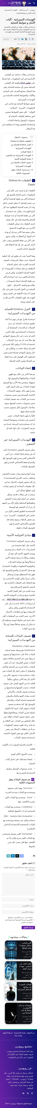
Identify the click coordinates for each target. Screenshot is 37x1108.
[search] (8, 3)
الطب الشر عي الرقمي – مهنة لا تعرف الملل (25, 966)
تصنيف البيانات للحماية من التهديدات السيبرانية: (21, 164)
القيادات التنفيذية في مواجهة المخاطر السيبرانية (24, 987)
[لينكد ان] (23, 1093)
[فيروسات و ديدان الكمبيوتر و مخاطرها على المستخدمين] (11, 1013)
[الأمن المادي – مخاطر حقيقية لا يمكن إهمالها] (11, 949)
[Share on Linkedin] (22, 39)
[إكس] (27, 1093)
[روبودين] (18, 3)
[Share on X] (26, 39)
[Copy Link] (19, 39)
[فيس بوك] (32, 1093)
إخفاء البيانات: (25, 152)
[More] (15, 39)
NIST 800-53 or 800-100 (18, 599)
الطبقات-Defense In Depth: (20, 141)
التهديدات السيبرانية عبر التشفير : (18, 155)
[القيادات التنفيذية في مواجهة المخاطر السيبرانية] (11, 991)
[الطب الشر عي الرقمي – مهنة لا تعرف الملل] (11, 970)
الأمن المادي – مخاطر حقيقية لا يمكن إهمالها (25, 945)
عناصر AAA (25, 83)
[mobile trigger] (33, 3)
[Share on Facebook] (29, 39)
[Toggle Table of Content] (31, 136)
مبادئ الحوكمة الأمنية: (22, 159)
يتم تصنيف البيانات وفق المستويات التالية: (20, 171)
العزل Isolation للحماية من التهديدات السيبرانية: (21, 146)
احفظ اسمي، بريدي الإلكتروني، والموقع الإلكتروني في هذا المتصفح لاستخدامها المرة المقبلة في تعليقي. (19, 920)
